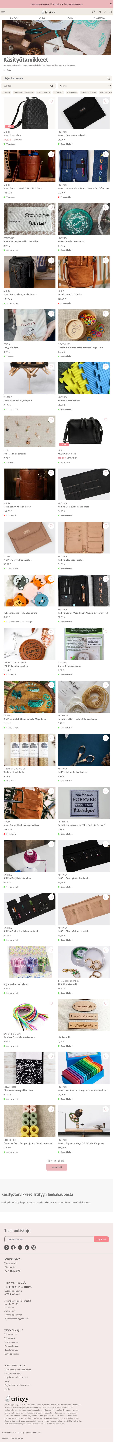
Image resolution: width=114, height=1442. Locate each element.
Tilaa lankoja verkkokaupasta (17, 1369)
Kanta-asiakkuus (11, 1353)
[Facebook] (13, 1247)
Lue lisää (7, 70)
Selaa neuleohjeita (13, 1373)
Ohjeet (42, 17)
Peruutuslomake (11, 1346)
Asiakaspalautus (11, 1342)
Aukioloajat (9, 1310)
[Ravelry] (20, 1247)
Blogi (6, 1381)
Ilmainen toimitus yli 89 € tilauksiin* (56, 4)
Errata (7, 1389)
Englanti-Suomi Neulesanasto (17, 1385)
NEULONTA (99, 17)
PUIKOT (71, 17)
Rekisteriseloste (11, 1349)
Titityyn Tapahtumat (13, 1314)
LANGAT (14, 17)
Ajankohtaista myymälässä (16, 1318)
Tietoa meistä (10, 1263)
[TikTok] (27, 1247)
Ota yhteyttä (10, 1267)
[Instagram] (6, 1247)
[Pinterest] (33, 1247)
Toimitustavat (10, 1338)
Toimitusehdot (10, 1334)
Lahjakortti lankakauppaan (16, 1377)
